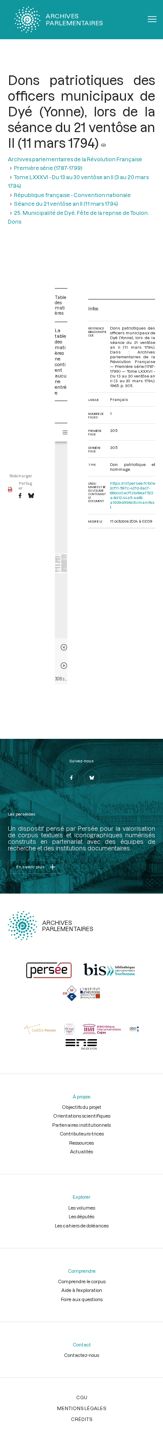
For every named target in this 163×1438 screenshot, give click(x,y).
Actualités (81, 1151)
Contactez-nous (81, 1355)
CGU (81, 1397)
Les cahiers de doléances (82, 1225)
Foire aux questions (82, 1299)
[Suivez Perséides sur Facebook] (71, 777)
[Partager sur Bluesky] (31, 496)
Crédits (81, 1419)
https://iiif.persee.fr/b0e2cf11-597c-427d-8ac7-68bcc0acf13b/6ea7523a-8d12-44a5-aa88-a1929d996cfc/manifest (132, 495)
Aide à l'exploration (81, 1290)
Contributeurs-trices (82, 1133)
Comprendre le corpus (82, 1281)
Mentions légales (81, 1408)
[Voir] (103, 142)
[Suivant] (64, 665)
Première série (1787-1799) (48, 168)
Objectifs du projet (81, 1107)
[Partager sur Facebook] (20, 496)
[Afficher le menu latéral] (66, 432)
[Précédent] (64, 647)
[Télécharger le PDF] (10, 490)
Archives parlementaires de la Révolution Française (75, 159)
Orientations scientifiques (81, 1115)
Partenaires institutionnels (81, 1125)
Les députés (81, 1216)
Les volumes (81, 1207)
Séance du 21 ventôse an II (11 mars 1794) (66, 204)
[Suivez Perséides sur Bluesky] (92, 777)
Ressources (81, 1143)
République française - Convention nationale (72, 195)
